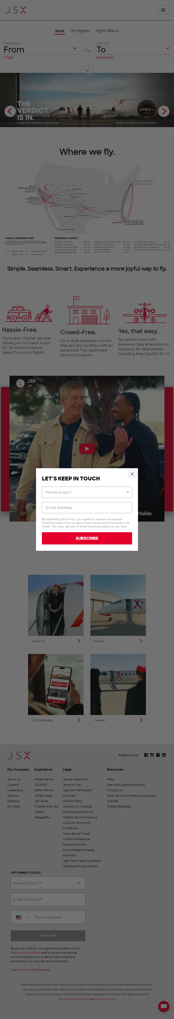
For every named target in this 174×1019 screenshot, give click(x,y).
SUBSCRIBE (87, 538)
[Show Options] (128, 492)
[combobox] (86, 492)
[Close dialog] (132, 474)
